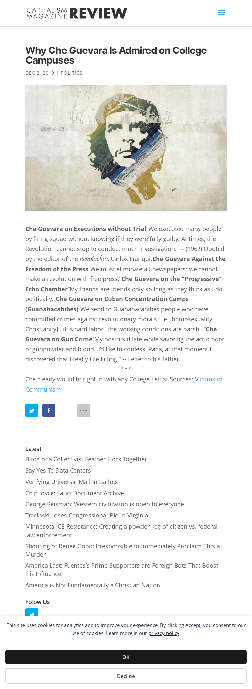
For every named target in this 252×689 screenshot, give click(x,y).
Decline (126, 676)
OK (126, 657)
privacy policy (163, 633)
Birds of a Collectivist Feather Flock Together (86, 459)
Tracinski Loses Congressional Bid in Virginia (86, 515)
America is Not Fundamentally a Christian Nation (92, 585)
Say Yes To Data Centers (58, 470)
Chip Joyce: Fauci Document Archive (74, 493)
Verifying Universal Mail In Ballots (71, 482)
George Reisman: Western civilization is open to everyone (104, 504)
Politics (72, 73)
